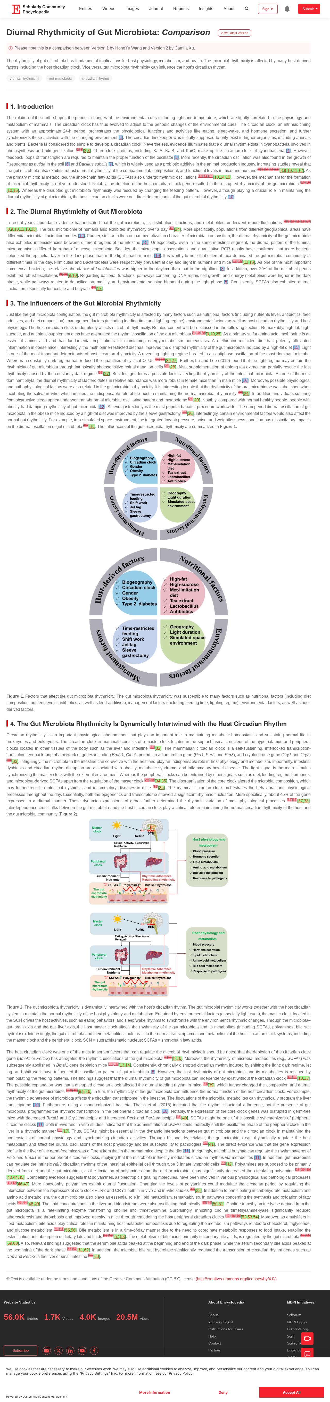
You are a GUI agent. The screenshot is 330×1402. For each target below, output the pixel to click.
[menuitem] (287, 9)
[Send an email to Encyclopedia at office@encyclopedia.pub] (47, 1351)
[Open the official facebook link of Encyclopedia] (94, 1351)
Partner (214, 1350)
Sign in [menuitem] (267, 9)
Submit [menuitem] (308, 9)
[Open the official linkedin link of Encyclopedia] (70, 1351)
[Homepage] (16, 9)
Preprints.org (297, 1329)
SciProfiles (295, 1343)
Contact (214, 1343)
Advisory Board (220, 1322)
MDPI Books (297, 1322)
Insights (206, 8)
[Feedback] (307, 1354)
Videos (108, 8)
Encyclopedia (298, 1350)
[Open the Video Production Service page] (307, 1338)
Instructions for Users (225, 1329)
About (229, 8)
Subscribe (21, 1350)
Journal (156, 8)
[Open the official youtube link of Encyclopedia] (82, 1351)
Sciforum (294, 1315)
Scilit (290, 1336)
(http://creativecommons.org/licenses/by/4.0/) (236, 1279)
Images (132, 8)
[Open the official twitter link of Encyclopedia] (58, 1351)
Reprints (181, 8)
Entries (85, 8)
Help (212, 1336)
